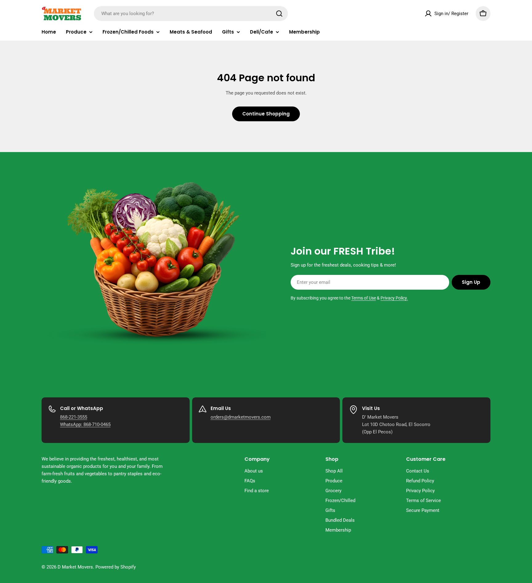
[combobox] (191, 13)
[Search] (279, 13)
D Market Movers (75, 567)
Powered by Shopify (115, 567)
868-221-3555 (73, 417)
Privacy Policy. (394, 298)
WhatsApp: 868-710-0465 (85, 424)
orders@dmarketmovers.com (241, 417)
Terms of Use (363, 298)
